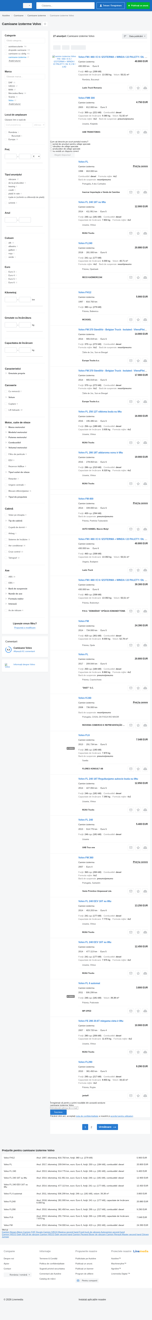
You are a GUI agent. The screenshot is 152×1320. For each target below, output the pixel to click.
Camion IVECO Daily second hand (56, 1234)
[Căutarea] (39, 5)
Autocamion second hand (113, 1232)
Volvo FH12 (84, 292)
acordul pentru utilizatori (121, 1116)
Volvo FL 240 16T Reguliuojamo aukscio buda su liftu (108, 779)
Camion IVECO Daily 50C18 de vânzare (21, 1234)
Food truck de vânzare (90, 1232)
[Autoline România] (11, 5)
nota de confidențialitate (87, 1116)
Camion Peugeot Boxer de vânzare (89, 1234)
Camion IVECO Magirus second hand (61, 1232)
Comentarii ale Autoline (50, 1274)
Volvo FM (83, 621)
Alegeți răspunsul (62, 155)
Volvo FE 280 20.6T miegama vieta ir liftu (100, 1021)
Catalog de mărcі (47, 1279)
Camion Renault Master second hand (124, 1234)
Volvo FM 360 (85, 857)
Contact (7, 1268)
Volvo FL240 (85, 243)
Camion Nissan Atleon (12, 1232)
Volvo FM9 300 (86, 98)
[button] (138, 88)
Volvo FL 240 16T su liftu (92, 202)
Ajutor (6, 1263)
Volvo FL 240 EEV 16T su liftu (94, 901)
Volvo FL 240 (85, 820)
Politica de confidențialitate (51, 1263)
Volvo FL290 (85, 1062)
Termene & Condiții (48, 1258)
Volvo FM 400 (85, 498)
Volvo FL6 (84, 735)
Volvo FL (83, 162)
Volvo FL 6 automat (89, 983)
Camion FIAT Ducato (33, 1232)
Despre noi (9, 1258)
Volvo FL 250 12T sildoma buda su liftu (100, 411)
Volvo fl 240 (84, 698)
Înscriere (58, 1112)
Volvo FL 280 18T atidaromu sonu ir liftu (100, 452)
